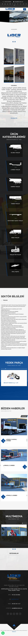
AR (23, 3)
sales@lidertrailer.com (19, 1)
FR (26, 3)
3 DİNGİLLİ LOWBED (9, 465)
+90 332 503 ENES (7, 1)
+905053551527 (15, 599)
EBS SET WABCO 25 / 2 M (11, 382)
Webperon (14, 631)
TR (17, 3)
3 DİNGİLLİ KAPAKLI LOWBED (11, 440)
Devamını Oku (14, 118)
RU (14, 5)
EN (20, 3)
